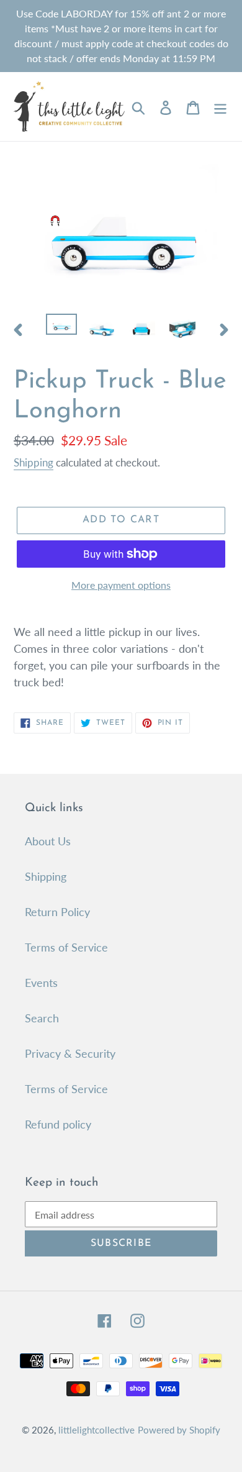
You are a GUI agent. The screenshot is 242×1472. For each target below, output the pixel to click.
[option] (62, 327)
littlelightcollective (96, 1429)
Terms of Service (66, 947)
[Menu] (220, 106)
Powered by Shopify (179, 1429)
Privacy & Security (70, 1053)
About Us (48, 841)
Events (41, 982)
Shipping (33, 462)
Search (42, 1018)
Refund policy (58, 1124)
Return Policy (57, 912)
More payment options (121, 585)
